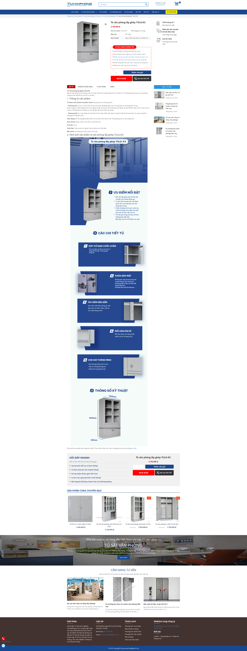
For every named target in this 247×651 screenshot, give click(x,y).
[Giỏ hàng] (176, 4)
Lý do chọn (101, 87)
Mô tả (71, 87)
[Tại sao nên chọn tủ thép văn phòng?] (159, 119)
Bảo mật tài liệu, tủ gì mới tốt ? (173, 93)
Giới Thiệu (75, 12)
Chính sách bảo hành (132, 640)
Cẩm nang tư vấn (123, 570)
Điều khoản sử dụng (131, 629)
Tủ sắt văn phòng (88, 12)
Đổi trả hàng (129, 637)
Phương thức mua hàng (133, 626)
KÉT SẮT (138, 12)
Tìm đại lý (155, 12)
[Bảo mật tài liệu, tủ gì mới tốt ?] (159, 95)
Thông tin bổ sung (85, 87)
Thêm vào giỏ (137, 72)
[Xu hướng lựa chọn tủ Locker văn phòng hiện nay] (159, 131)
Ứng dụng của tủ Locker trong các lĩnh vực (172, 106)
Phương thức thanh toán (133, 631)
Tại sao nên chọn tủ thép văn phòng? (173, 118)
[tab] (71, 86)
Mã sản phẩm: (116, 31)
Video (112, 87)
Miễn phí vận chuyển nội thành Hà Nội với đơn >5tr (131, 57)
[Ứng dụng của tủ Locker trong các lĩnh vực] (159, 106)
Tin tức (146, 12)
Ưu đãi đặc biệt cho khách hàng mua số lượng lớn (130, 60)
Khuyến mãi (171, 12)
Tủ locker (103, 12)
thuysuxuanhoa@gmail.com (109, 635)
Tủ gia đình (128, 12)
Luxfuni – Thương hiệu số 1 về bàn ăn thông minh (166, 637)
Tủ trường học (115, 12)
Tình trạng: (135, 31)
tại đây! (134, 448)
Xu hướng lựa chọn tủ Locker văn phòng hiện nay (172, 131)
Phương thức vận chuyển (133, 634)
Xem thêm (123, 557)
